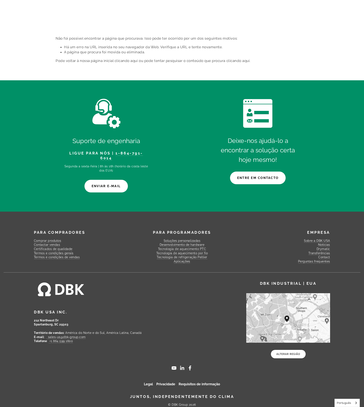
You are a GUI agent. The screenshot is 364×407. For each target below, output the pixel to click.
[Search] (90, 6)
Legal (148, 384)
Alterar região (288, 354)
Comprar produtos (76, 14)
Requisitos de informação (199, 384)
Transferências (228, 14)
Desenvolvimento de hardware (182, 244)
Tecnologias (173, 14)
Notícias (324, 244)
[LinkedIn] (182, 368)
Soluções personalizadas (128, 14)
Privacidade (165, 384)
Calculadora (198, 14)
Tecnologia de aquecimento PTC (182, 249)
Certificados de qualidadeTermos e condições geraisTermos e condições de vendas (57, 253)
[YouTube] (174, 368)
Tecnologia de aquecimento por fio (182, 253)
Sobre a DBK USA (317, 240)
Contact (300, 14)
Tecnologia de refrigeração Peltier (182, 257)
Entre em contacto (257, 178)
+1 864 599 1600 (60, 341)
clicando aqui (126, 61)
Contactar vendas (47, 244)
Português (344, 402)
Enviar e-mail (106, 186)
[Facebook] (190, 368)
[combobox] (347, 403)
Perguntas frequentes (268, 14)
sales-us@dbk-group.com (66, 337)
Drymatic (323, 249)
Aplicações (182, 261)
